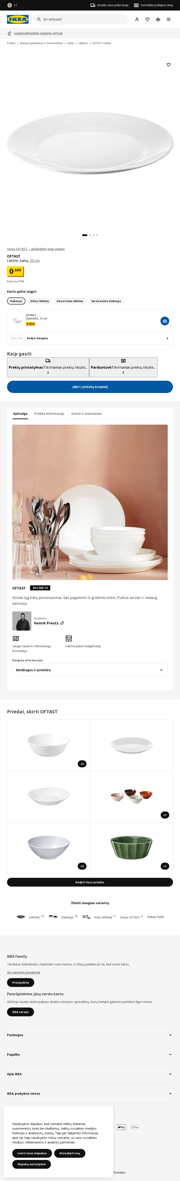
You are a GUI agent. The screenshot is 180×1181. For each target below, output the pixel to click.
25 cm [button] (35, 260)
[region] (90, 143)
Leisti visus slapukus (32, 1153)
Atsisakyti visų (69, 1153)
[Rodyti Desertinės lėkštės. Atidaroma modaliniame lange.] (131, 745)
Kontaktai (119, 1172)
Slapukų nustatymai (32, 1164)
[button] (37, 644)
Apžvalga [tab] (20, 413)
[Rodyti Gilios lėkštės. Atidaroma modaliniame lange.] (48, 796)
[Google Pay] (135, 1127)
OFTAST (31, 315)
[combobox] (79, 19)
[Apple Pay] (121, 1127)
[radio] (16, 301)
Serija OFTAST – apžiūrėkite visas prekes (36, 249)
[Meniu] (168, 19)
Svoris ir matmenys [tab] (86, 413)
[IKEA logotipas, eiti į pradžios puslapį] (18, 19)
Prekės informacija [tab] (49, 413)
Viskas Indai (155, 917)
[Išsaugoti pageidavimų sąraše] (168, 64)
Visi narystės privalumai (23, 972)
